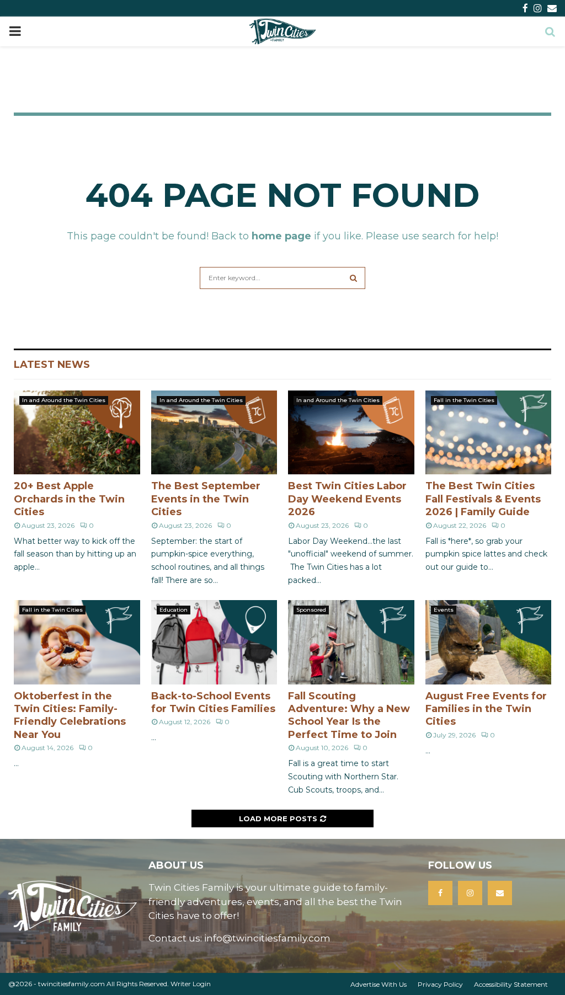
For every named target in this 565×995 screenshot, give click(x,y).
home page (281, 236)
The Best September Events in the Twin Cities (205, 499)
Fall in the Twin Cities (464, 400)
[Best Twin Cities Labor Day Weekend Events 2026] (351, 432)
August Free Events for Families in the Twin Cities (486, 709)
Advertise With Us (378, 984)
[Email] (500, 893)
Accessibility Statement (511, 984)
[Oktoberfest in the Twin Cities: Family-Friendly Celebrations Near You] (77, 642)
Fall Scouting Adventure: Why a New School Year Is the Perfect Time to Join (349, 715)
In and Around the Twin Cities (63, 400)
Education (173, 609)
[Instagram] (470, 893)
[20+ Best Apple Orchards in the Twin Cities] (77, 432)
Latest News (52, 365)
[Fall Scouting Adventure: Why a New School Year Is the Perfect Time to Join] (351, 642)
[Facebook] (440, 893)
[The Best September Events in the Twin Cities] (214, 432)
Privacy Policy (440, 984)
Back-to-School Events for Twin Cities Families (213, 702)
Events (444, 609)
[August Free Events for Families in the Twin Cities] (488, 642)
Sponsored (311, 609)
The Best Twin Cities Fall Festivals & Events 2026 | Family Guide (483, 499)
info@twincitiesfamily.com (267, 938)
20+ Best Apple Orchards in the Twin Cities (69, 499)
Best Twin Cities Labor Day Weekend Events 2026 (347, 499)
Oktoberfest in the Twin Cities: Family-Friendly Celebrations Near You (70, 715)
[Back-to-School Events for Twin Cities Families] (214, 642)
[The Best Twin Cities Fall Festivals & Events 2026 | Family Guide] (488, 432)
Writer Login (190, 984)
